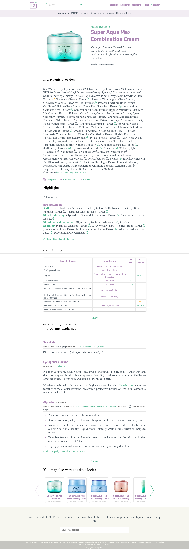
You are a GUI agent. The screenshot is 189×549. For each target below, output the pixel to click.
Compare (51, 179)
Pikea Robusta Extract (103, 137)
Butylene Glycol (73, 158)
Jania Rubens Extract (65, 127)
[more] (95, 317)
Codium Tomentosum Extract (113, 113)
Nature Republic (100, 27)
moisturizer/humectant (87, 346)
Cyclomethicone (111, 89)
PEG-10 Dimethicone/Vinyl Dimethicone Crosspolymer (67, 289)
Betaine (114, 158)
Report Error (69, 179)
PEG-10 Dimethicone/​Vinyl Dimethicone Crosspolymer (76, 92)
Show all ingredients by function (60, 238)
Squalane (109, 148)
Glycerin (92, 89)
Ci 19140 (88, 169)
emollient (106, 270)
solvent (120, 266)
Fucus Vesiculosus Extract (58, 124)
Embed (86, 179)
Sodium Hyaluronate (55, 148)
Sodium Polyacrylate (77, 155)
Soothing (49, 226)
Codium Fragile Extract (121, 131)
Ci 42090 (104, 169)
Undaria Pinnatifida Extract (90, 131)
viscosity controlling (110, 289)
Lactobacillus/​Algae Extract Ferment (105, 162)
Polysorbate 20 (86, 151)
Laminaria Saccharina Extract (96, 124)
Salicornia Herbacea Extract (69, 137)
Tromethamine (51, 155)
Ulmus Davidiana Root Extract (100, 106)
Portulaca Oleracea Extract (71, 99)
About (101, 547)
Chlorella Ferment (103, 165)
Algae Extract (61, 131)
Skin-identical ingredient (58, 222)
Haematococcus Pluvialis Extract (112, 141)
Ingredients (125, 4)
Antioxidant (50, 208)
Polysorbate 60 (96, 158)
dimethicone (126, 385)
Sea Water (49, 89)
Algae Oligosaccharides (77, 165)
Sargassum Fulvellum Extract (91, 120)
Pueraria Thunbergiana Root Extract (113, 99)
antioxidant (114, 305)
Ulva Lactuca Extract (55, 113)
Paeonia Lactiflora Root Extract (116, 103)
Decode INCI (136, 4)
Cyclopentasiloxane (70, 89)
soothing (104, 305)
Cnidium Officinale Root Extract (62, 106)
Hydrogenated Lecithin (85, 148)
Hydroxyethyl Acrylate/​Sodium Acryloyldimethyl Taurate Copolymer (92, 94)
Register (156, 4)
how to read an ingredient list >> (71, 172)
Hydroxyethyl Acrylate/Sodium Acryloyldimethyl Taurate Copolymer (68, 296)
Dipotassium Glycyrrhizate (63, 162)
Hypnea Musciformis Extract (126, 110)
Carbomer (67, 151)
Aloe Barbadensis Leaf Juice (117, 145)
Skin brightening (54, 215)
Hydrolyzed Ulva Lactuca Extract (72, 141)
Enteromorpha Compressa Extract (85, 117)
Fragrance (49, 169)
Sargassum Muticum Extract (91, 110)
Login (147, 4)
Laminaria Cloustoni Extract (60, 134)
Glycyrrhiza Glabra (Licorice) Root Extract (68, 103)
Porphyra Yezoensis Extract (126, 120)
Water (122, 148)
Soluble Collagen (86, 145)
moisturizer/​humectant (106, 266)
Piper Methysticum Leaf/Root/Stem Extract (62, 301)
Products (114, 4)
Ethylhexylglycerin (134, 158)
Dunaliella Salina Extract (58, 120)
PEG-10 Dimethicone (112, 151)
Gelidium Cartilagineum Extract (98, 127)
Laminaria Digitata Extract (58, 145)
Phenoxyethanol (68, 169)
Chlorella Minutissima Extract (95, 134)
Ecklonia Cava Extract (82, 113)
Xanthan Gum (123, 165)
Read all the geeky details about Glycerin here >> (64, 451)
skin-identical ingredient (104, 274)
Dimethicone (132, 89)
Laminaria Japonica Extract (122, 117)
